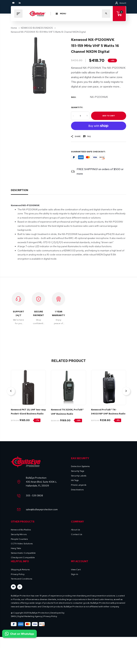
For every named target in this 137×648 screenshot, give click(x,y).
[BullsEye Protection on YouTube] (13, 3)
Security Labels (78, 475)
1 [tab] (34, 87)
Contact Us (76, 534)
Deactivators (77, 489)
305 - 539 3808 (34, 495)
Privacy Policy (17, 574)
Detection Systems (80, 466)
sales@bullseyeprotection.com (42, 509)
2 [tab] (38, 87)
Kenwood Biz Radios (21, 529)
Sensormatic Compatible (23, 552)
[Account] (116, 3)
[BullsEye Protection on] (19, 3)
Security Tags (77, 471)
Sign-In (74, 574)
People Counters (19, 539)
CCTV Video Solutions (22, 543)
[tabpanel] (38, 65)
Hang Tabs (16, 548)
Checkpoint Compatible (23, 557)
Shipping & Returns (20, 569)
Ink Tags (75, 480)
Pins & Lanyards (78, 484)
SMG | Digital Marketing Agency (26, 616)
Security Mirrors (19, 534)
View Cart (76, 569)
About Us (75, 529)
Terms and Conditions (21, 578)
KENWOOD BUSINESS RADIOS (37, 27)
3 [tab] (42, 87)
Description (19, 190)
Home (14, 27)
